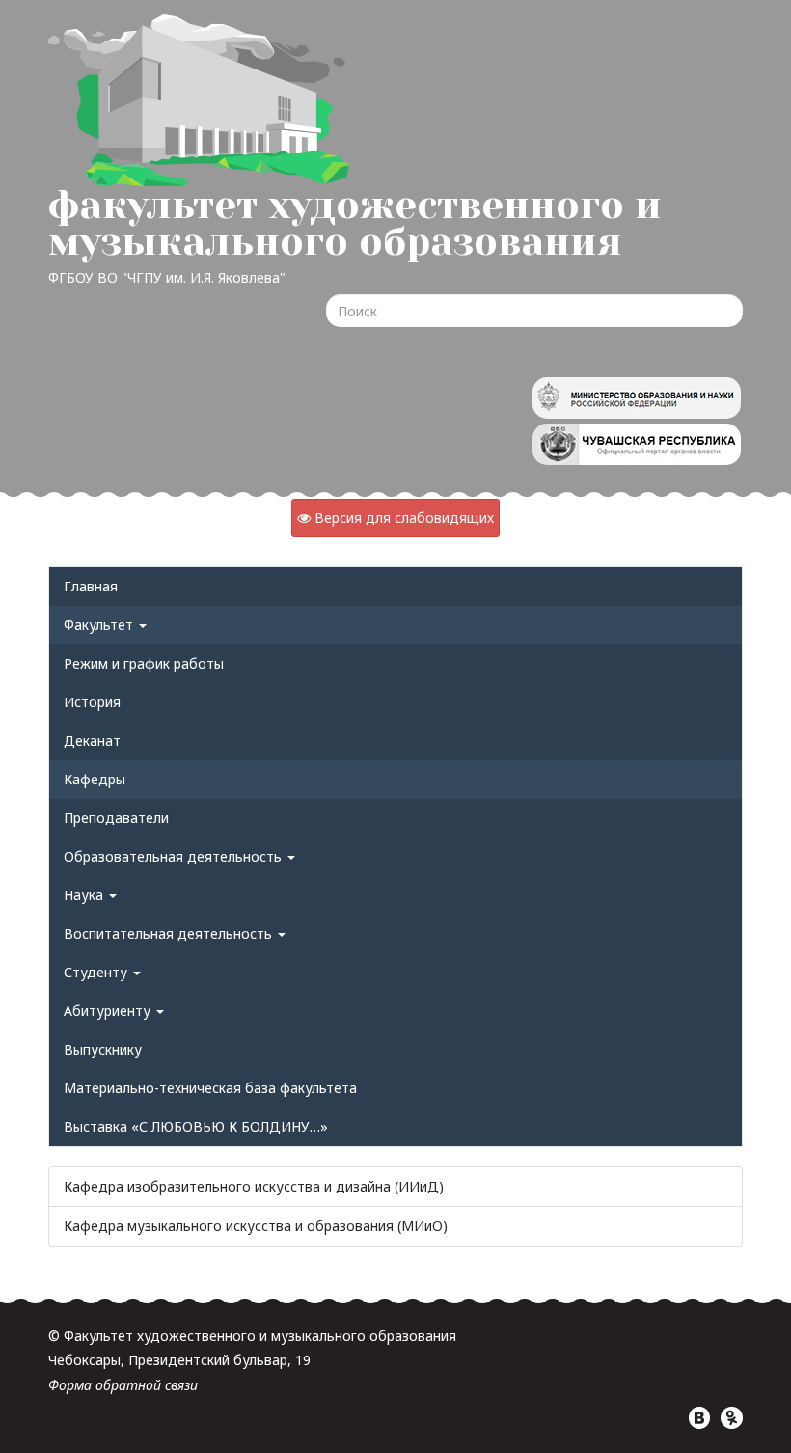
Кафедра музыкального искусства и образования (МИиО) (256, 1226)
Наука (85, 895)
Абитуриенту (109, 1010)
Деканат (92, 740)
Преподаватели (116, 818)
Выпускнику (103, 1049)
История (92, 702)
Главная (91, 586)
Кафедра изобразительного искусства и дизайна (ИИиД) (254, 1186)
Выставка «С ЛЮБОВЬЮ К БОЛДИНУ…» (196, 1126)
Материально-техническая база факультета (210, 1088)
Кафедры (94, 779)
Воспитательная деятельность (170, 933)
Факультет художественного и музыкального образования (355, 223)
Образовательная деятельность (175, 856)
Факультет (100, 625)
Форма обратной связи (123, 1385)
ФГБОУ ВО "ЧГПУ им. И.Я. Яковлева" (167, 277)
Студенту (97, 972)
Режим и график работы (144, 663)
